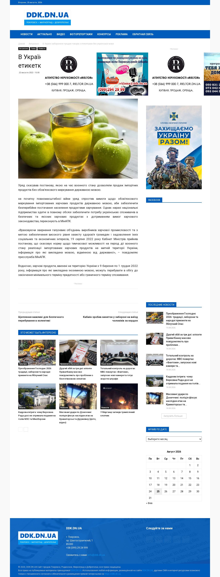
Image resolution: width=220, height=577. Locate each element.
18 (158, 485)
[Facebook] (176, 2)
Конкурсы (104, 34)
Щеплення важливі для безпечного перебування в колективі (41, 318)
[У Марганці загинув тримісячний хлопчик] (119, 396)
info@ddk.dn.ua (96, 555)
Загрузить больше (173, 415)
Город (33, 48)
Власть (22, 408)
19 (165, 485)
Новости (26, 34)
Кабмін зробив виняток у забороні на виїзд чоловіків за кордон (110, 318)
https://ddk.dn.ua (112, 574)
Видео (61, 34)
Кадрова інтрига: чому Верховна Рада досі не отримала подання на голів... (183, 380)
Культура (23, 364)
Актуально (44, 34)
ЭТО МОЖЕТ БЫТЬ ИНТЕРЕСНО (38, 332)
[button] (198, 34)
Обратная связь (142, 34)
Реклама (122, 34)
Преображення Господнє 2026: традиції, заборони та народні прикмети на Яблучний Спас (35, 372)
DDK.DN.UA (76, 570)
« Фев (149, 503)
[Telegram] (182, 2)
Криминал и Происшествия (72, 364)
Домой (21, 44)
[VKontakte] (193, 2)
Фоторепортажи (81, 34)
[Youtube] (199, 2)
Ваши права (106, 364)
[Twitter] (187, 2)
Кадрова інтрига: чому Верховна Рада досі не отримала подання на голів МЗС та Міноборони (37, 415)
